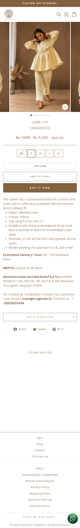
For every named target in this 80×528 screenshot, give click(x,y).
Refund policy (39, 506)
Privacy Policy (40, 487)
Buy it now (40, 187)
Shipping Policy (40, 493)
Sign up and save (39, 517)
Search (40, 450)
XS (21, 153)
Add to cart (17, 418)
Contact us (40, 456)
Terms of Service (40, 500)
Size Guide (40, 166)
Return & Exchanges (40, 481)
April (40, 438)
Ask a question (40, 316)
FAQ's (40, 468)
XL (58, 153)
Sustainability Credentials (40, 475)
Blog (40, 444)
